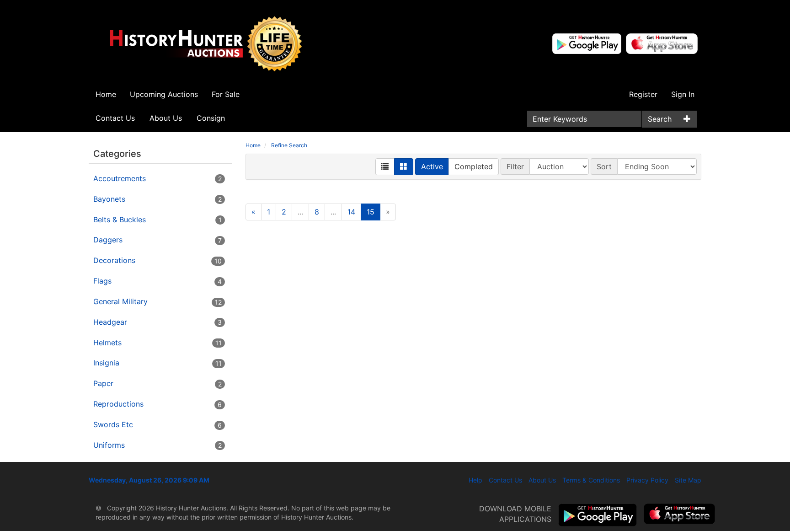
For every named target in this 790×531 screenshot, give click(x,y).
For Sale (226, 94)
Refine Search (289, 145)
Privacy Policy (647, 480)
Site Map (688, 480)
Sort (604, 166)
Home (106, 94)
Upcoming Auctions (164, 94)
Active (432, 166)
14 (351, 211)
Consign (211, 118)
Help (475, 480)
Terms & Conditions (591, 480)
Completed (473, 166)
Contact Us (115, 118)
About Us (165, 118)
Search (660, 118)
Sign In (682, 94)
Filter (515, 166)
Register (643, 94)
